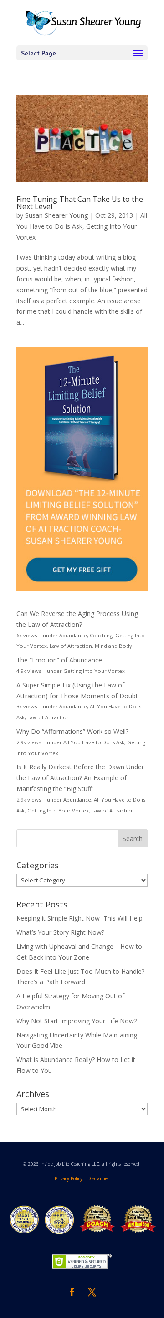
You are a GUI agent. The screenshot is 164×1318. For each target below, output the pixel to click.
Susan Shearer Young (56, 215)
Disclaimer (98, 1178)
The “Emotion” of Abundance (59, 660)
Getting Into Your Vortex (94, 670)
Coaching (101, 635)
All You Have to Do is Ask (93, 742)
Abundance (73, 635)
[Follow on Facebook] (72, 1292)
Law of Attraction (71, 645)
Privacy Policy (68, 1178)
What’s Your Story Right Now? (60, 932)
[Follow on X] (92, 1292)
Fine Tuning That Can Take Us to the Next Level (79, 202)
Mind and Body (113, 645)
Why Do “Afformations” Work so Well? (72, 731)
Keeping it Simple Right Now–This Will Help (79, 918)
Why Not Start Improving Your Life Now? (76, 1021)
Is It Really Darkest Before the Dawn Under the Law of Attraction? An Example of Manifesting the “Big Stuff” (80, 777)
